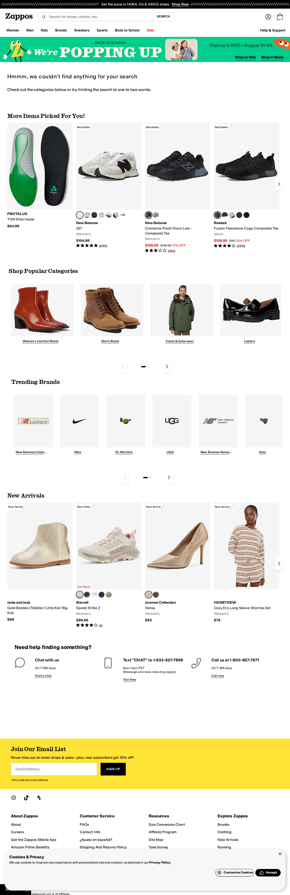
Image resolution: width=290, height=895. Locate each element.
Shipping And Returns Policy (103, 847)
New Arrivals (228, 840)
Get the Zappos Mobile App (33, 840)
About (16, 824)
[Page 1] (143, 366)
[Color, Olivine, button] (87, 594)
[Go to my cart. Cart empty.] (280, 16)
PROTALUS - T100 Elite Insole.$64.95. (39, 175)
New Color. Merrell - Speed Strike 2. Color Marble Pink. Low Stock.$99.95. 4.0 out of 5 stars (108, 565)
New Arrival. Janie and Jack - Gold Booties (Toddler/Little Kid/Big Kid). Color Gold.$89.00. (39, 562)
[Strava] (39, 798)
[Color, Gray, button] (232, 215)
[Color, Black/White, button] (246, 215)
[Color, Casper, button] (94, 594)
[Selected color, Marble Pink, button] (79, 594)
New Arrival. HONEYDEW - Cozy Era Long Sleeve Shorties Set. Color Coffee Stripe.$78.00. (246, 562)
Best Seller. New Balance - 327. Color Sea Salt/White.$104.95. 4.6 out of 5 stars (108, 185)
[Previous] (123, 366)
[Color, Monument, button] (101, 594)
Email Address (27, 769)
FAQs (84, 824)
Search (163, 16)
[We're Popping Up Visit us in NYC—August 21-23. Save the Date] (145, 49)
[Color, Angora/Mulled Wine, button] (116, 215)
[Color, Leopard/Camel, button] (156, 594)
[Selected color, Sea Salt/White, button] (79, 215)
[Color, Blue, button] (239, 215)
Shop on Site (245, 57)
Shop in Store (272, 57)
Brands (223, 824)
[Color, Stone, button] (108, 594)
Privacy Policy (159, 862)
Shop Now (180, 4)
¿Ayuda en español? (96, 840)
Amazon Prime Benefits (30, 847)
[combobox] (95, 16)
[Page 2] (148, 366)
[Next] (279, 184)
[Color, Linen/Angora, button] (101, 215)
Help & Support (272, 30)
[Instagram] (14, 798)
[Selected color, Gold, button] (148, 594)
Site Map (156, 840)
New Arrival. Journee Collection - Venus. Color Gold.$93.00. (177, 562)
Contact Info (90, 832)
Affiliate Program (162, 832)
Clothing (225, 832)
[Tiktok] (26, 798)
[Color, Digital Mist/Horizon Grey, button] (108, 215)
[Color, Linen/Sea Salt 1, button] (87, 215)
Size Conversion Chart (167, 824)
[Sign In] (268, 16)
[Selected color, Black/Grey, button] (148, 215)
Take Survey (158, 847)
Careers (17, 832)
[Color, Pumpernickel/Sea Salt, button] (94, 215)
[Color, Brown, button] (224, 215)
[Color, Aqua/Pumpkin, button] (156, 215)
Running (224, 847)
